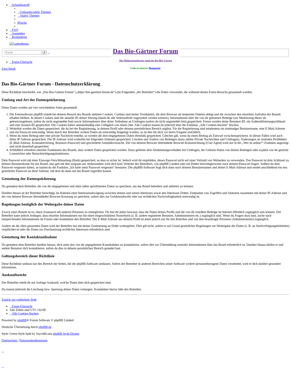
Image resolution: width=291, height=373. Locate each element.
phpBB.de (45, 327)
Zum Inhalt (8, 68)
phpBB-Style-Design (66, 333)
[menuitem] (34, 12)
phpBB (22, 320)
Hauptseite (155, 68)
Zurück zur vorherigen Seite (19, 299)
